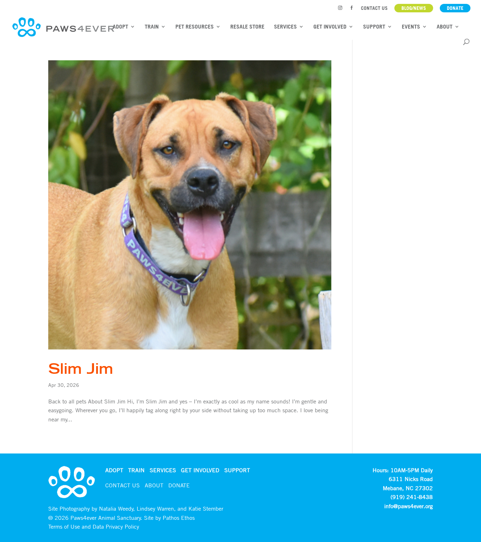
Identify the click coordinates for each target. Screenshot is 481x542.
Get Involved (329, 27)
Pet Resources (194, 27)
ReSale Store (247, 27)
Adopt (120, 27)
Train (152, 27)
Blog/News (413, 8)
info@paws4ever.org (408, 506)
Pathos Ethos (179, 517)
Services (285, 27)
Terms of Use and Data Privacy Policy (93, 526)
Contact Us (374, 8)
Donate (455, 8)
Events (411, 27)
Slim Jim (80, 368)
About (444, 27)
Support (374, 27)
